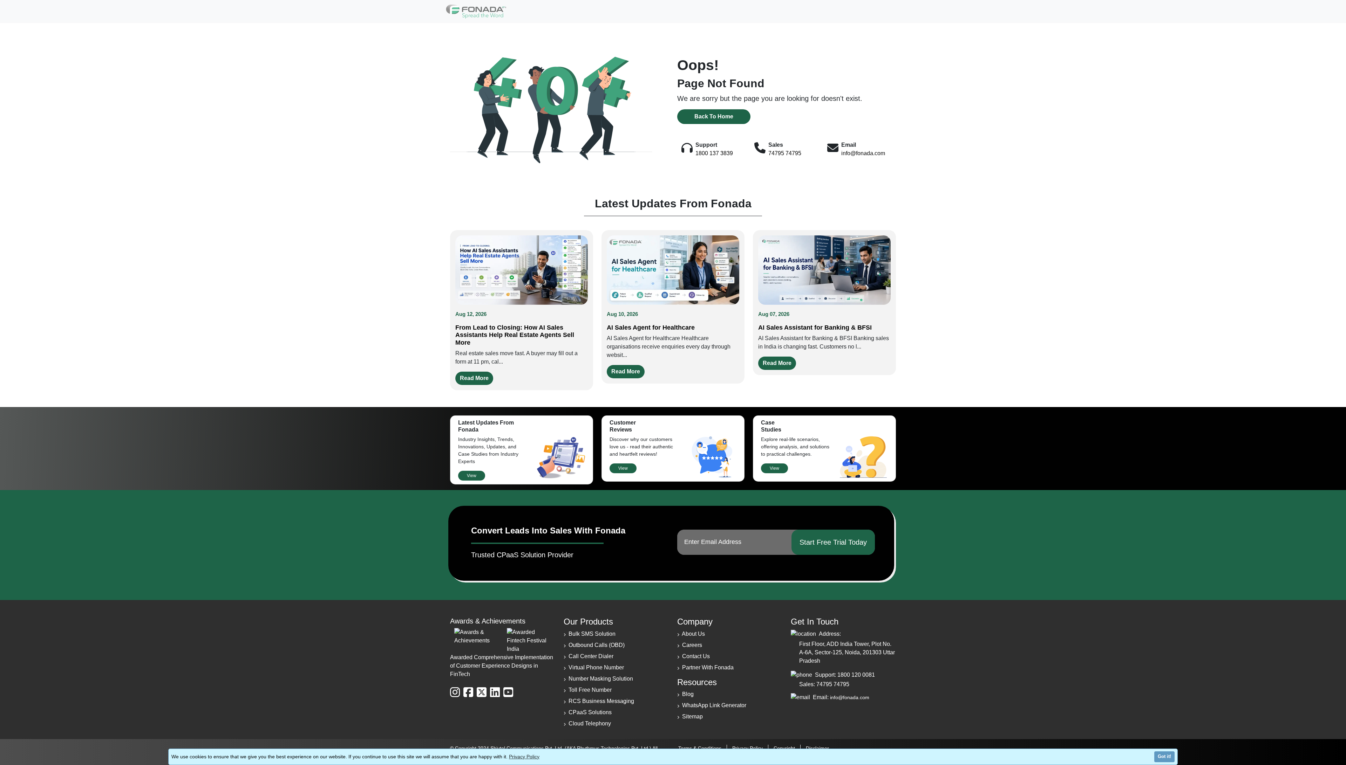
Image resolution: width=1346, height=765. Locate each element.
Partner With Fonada (708, 667)
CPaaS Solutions (590, 712)
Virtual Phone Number (596, 667)
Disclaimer (817, 748)
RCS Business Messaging (601, 701)
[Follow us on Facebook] (468, 692)
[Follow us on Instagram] (455, 692)
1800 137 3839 (714, 153)
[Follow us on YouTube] (508, 692)
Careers (692, 645)
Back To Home (713, 116)
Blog (688, 694)
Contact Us (696, 656)
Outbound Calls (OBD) (597, 645)
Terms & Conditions (699, 748)
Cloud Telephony (590, 723)
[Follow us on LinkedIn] (495, 692)
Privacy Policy (524, 756)
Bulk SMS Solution (592, 634)
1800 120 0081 (856, 675)
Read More (474, 378)
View (471, 475)
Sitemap (692, 716)
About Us (693, 634)
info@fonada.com (863, 153)
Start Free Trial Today (833, 542)
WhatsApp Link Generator (714, 705)
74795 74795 (784, 153)
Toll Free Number (590, 690)
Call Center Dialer (591, 656)
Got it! (1164, 756)
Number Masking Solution (601, 679)
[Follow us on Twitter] (482, 692)
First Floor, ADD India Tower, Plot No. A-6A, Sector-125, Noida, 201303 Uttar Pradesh (847, 652)
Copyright (784, 748)
